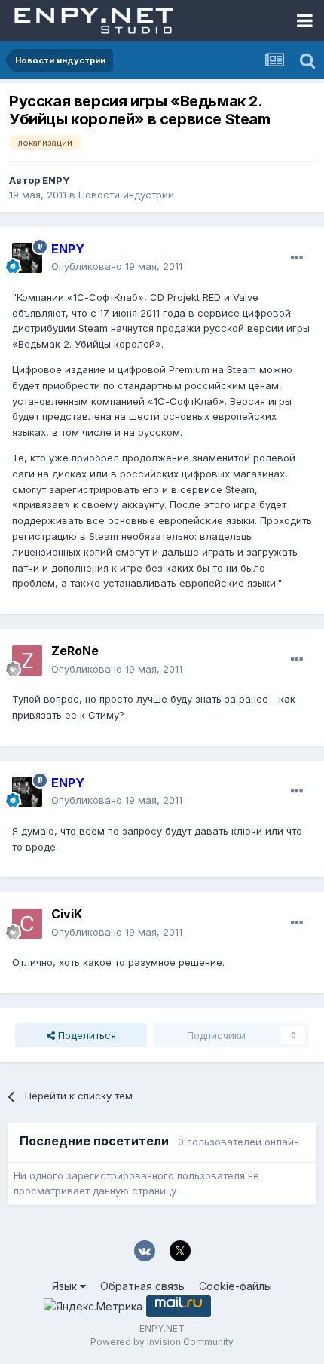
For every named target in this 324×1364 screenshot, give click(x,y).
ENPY (56, 180)
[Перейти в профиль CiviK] (27, 924)
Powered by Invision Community (162, 1341)
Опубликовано (116, 266)
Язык (66, 1286)
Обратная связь (142, 1286)
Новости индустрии (126, 195)
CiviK (66, 913)
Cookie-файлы (235, 1286)
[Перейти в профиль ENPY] (27, 258)
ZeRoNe (75, 650)
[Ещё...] (297, 258)
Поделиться (85, 1035)
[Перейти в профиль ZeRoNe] (27, 660)
